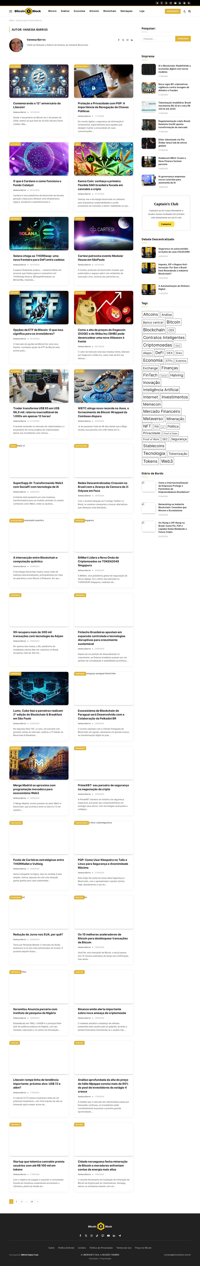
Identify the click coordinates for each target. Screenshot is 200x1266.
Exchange (15, 219)
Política (173, 426)
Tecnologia (154, 453)
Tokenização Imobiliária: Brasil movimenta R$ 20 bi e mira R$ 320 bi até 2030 (174, 105)
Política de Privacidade (101, 1248)
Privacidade (81, 66)
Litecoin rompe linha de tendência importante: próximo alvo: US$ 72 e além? (36, 1083)
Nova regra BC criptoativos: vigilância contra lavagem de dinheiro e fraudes (173, 87)
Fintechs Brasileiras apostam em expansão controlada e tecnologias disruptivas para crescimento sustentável (101, 638)
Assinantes (173, 11)
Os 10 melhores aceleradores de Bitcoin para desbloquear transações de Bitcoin (103, 938)
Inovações (16, 823)
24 (32, 1201)
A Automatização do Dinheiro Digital (174, 287)
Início (11, 20)
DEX (169, 353)
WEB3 (13, 446)
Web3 (167, 461)
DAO (78, 144)
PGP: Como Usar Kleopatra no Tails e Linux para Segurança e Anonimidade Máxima (103, 863)
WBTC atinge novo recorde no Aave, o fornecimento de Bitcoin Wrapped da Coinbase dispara (103, 412)
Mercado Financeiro (161, 411)
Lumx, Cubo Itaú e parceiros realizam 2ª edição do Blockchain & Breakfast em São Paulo (38, 714)
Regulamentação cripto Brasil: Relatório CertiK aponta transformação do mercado (174, 124)
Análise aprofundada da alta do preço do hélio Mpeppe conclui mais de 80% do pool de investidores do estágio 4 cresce (103, 1085)
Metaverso (153, 418)
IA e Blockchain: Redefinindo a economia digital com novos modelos (174, 68)
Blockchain (109, 11)
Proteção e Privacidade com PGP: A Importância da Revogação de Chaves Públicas (103, 107)
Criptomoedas (157, 345)
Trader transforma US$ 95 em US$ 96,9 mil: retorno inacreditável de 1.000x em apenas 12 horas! (36, 412)
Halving (176, 375)
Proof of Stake (170, 433)
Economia (79, 11)
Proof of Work (151, 439)
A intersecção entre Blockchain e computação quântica (35, 559)
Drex (179, 353)
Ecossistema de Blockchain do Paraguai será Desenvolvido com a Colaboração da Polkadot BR (101, 714)
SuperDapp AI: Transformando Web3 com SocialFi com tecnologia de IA (38, 485)
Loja (142, 11)
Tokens (150, 461)
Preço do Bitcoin (143, 1248)
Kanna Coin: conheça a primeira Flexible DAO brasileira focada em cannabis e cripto (100, 185)
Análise (65, 11)
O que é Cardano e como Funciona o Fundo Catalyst (37, 183)
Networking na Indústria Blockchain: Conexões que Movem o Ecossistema (172, 507)
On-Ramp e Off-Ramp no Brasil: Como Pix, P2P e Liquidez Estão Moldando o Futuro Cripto (172, 527)
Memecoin (152, 404)
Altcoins (94, 11)
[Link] (27, 11)
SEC (165, 439)
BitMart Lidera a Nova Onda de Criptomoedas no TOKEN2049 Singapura (98, 561)
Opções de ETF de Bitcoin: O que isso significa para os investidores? (38, 332)
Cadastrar (166, 224)
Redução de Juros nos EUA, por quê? (38, 934)
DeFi (159, 352)
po (163, 427)
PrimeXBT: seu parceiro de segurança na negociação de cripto (103, 787)
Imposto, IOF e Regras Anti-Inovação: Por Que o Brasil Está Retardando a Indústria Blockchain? (173, 269)
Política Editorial (66, 1248)
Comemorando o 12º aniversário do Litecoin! (37, 105)
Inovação (151, 382)
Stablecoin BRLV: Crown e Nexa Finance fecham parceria (172, 161)
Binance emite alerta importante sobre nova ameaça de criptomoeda (102, 1011)
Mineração (175, 419)
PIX (156, 426)
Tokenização (178, 454)
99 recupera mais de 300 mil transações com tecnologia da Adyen (38, 634)
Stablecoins (153, 446)
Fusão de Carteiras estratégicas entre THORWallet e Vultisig (38, 862)
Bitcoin (52, 11)
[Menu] (10, 11)
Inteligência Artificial (160, 389)
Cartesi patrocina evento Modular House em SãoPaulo (100, 258)
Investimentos (175, 396)
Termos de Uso (123, 1248)
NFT (147, 426)
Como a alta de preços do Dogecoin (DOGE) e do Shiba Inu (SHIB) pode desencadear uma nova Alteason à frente (101, 335)
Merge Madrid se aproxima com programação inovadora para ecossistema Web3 (34, 789)
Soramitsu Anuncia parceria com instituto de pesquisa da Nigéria (35, 1011)
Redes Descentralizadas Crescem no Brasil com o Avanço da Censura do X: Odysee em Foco (103, 486)
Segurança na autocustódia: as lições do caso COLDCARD (174, 250)
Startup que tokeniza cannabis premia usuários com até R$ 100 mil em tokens (38, 1165)
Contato (82, 1248)
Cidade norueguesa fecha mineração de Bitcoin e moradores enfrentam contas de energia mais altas (103, 1165)
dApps (147, 353)
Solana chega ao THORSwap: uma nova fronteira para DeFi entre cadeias (39, 258)
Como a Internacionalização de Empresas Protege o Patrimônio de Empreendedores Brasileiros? (173, 487)
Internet (150, 397)
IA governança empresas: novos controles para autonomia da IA (172, 179)
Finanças (169, 367)
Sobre (51, 1248)
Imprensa (15, 595)
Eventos (79, 219)
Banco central (153, 322)
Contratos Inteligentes (164, 337)
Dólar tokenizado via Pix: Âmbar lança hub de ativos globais (172, 142)
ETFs (169, 361)
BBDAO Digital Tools (30, 1255)
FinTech (150, 375)
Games (164, 376)
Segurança (179, 439)
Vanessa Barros (36, 39)
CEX (171, 330)
